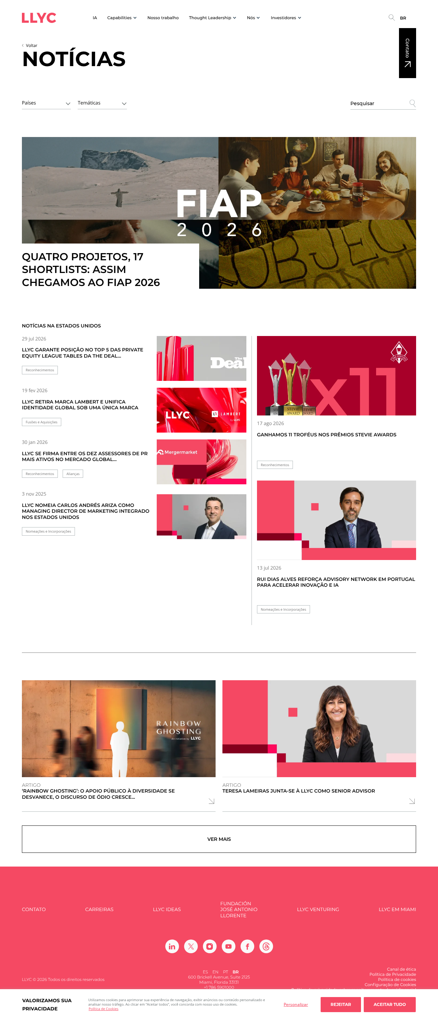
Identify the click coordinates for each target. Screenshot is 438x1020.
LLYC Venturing (318, 909)
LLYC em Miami (397, 909)
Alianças (72, 474)
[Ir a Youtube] (228, 946)
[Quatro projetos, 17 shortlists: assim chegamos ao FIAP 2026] (219, 213)
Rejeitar (341, 1004)
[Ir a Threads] (266, 946)
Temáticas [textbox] (89, 103)
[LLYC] (39, 18)
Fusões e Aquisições (41, 422)
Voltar (31, 45)
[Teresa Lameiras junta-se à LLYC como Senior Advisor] (319, 728)
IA (95, 18)
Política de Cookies (103, 1008)
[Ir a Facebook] (247, 946)
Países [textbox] (29, 103)
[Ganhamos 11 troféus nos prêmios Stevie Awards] (336, 376)
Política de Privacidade (393, 974)
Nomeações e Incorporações (48, 531)
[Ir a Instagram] (210, 946)
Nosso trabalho (163, 18)
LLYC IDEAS (167, 909)
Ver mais (219, 839)
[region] (219, 1004)
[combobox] (46, 102)
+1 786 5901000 (219, 987)
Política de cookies (397, 979)
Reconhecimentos (40, 370)
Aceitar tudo (390, 1004)
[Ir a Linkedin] (172, 946)
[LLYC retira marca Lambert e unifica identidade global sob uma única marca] (201, 414)
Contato (407, 48)
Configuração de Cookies (390, 984)
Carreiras (99, 909)
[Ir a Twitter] (191, 946)
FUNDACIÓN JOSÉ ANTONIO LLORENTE (239, 910)
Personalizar (296, 1004)
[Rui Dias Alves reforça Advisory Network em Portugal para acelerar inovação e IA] (336, 520)
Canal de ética (401, 969)
